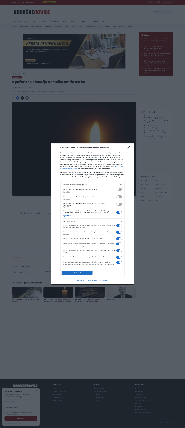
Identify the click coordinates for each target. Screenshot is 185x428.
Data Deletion (80, 280)
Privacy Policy (104, 280)
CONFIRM (77, 273)
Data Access (92, 280)
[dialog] (92, 214)
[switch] (119, 189)
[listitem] (92, 185)
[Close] (130, 148)
